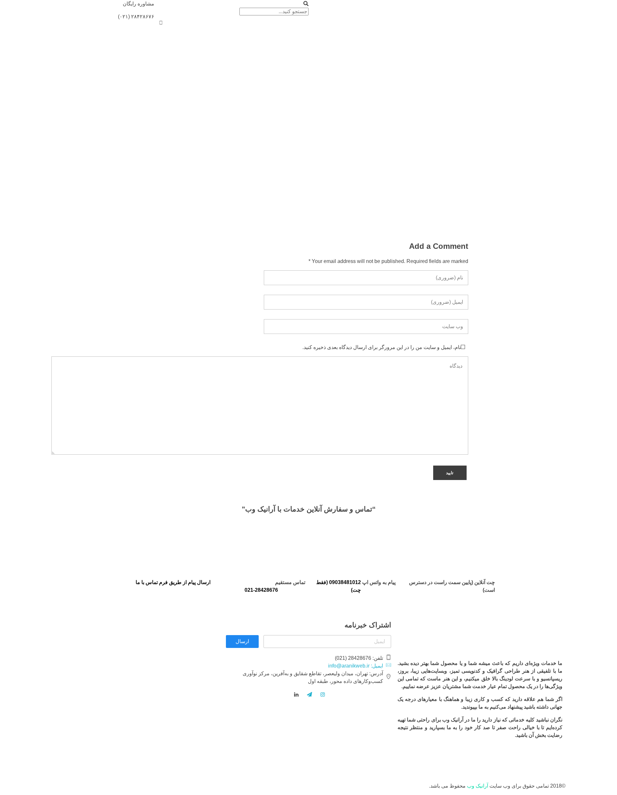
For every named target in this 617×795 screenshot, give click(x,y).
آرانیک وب (477, 786)
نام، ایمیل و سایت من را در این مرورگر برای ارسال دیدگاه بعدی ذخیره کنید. (381, 347)
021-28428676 (261, 590)
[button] (231, 4)
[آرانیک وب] (569, 10)
